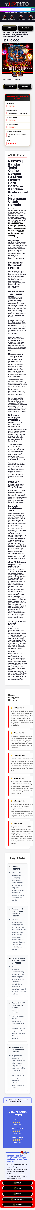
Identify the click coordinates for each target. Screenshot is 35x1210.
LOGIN (9, 28)
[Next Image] (31, 59)
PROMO (18, 1183)
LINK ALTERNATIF (19, 1198)
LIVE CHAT (19, 1204)
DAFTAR (25, 28)
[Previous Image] (3, 59)
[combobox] (15, 9)
